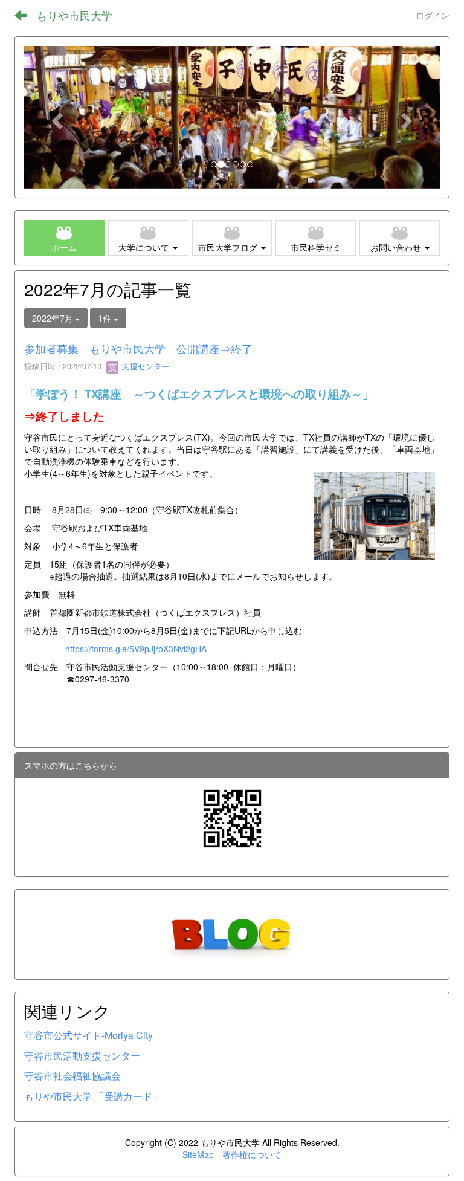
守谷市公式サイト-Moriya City (88, 1035)
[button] (55, 117)
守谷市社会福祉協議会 (72, 1075)
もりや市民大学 (74, 15)
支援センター (144, 366)
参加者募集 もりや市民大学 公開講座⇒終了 (138, 348)
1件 (106, 318)
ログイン (433, 15)
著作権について (252, 1154)
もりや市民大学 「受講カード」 (93, 1096)
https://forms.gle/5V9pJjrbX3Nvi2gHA (136, 648)
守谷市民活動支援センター (82, 1056)
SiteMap (198, 1154)
